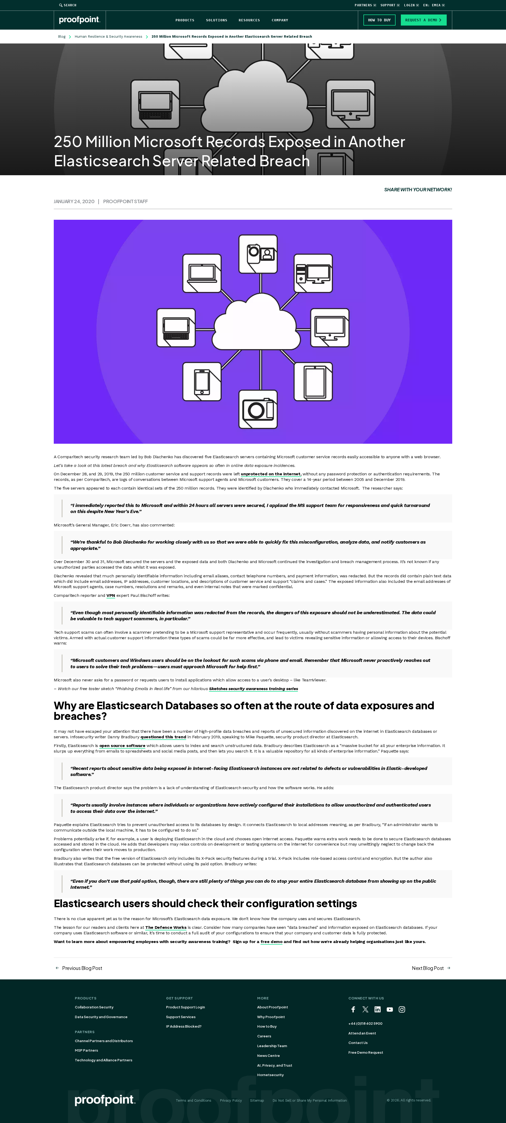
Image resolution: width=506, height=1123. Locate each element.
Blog (61, 36)
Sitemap (257, 1100)
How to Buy (267, 1026)
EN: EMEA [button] (432, 5)
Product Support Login (185, 1007)
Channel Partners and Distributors (104, 1041)
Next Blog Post (428, 968)
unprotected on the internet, (271, 473)
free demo (272, 941)
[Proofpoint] (82, 20)
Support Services (181, 1017)
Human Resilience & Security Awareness (108, 36)
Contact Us (358, 1043)
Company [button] (280, 20)
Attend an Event (362, 1033)
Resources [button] (249, 20)
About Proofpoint (272, 1007)
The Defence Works (166, 927)
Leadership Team (272, 1046)
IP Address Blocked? (184, 1026)
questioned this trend (163, 736)
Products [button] (185, 20)
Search (70, 5)
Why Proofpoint (271, 1017)
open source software (122, 745)
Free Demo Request (365, 1052)
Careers (264, 1036)
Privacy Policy (231, 1100)
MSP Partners (86, 1050)
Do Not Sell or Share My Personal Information (310, 1100)
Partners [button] (363, 5)
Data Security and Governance (101, 1017)
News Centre (268, 1055)
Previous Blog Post (82, 968)
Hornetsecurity (270, 1075)
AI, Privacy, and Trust (274, 1065)
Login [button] (409, 5)
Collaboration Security (94, 1007)
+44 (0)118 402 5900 (365, 1023)
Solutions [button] (216, 20)
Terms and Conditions (193, 1100)
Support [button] (388, 5)
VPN (110, 595)
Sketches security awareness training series (253, 688)
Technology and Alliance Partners (103, 1060)
